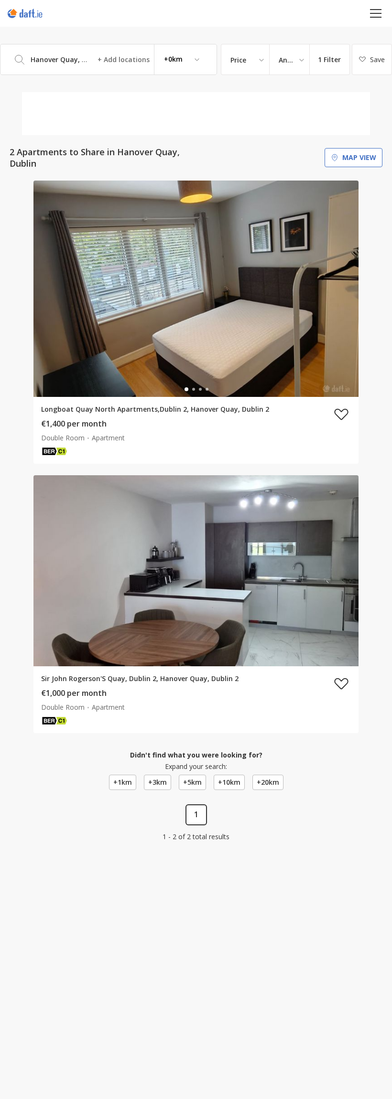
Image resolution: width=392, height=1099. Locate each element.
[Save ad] (341, 414)
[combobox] (108, 59)
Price (238, 59)
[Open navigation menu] (376, 13)
